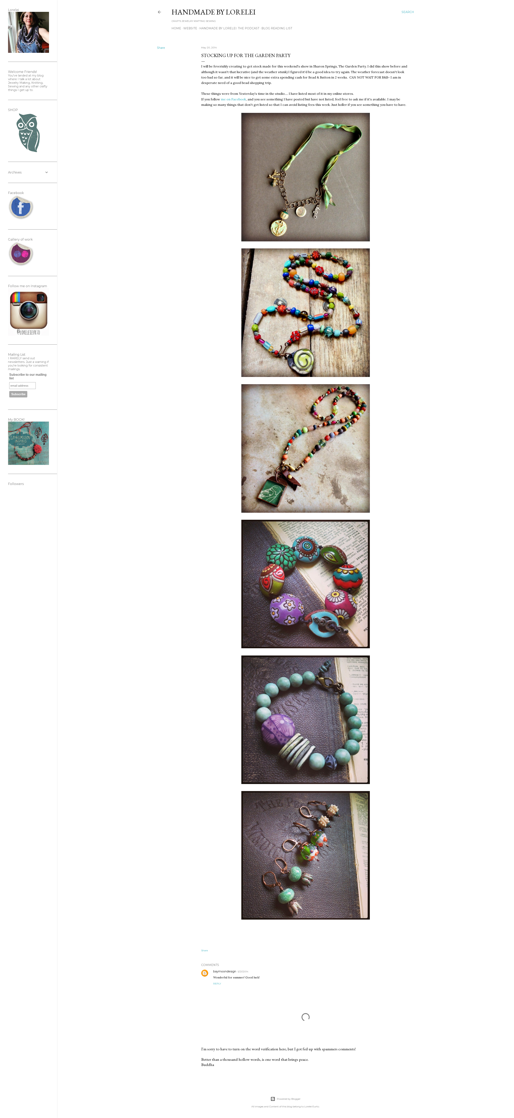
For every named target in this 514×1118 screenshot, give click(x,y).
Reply (217, 983)
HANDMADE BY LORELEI (213, 12)
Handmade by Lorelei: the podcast (229, 28)
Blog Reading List (276, 28)
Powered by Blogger (289, 1098)
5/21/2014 (243, 971)
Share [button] (161, 48)
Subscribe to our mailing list (28, 376)
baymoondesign (224, 971)
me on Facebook (233, 99)
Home (176, 28)
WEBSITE (190, 28)
